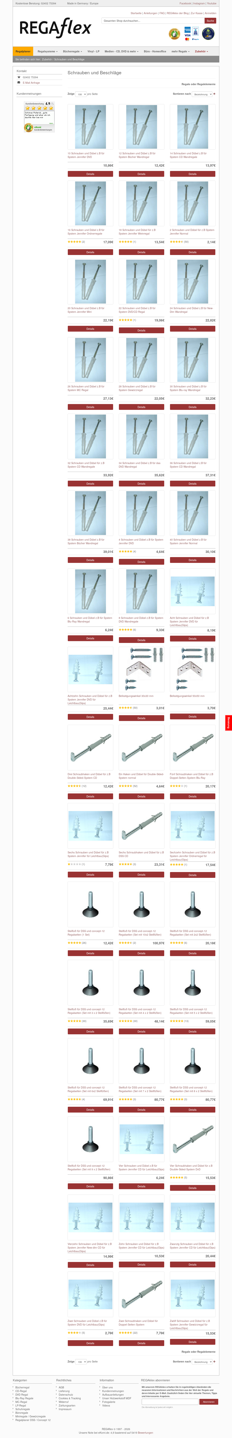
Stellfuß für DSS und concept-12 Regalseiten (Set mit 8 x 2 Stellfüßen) (191, 1089)
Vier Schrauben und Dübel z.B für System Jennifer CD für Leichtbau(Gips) (141, 1167)
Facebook (185, 3)
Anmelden (210, 13)
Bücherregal (22, 1387)
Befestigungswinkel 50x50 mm (187, 696)
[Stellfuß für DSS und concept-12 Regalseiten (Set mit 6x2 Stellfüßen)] (90, 1061)
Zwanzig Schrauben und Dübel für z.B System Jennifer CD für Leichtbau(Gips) (193, 1245)
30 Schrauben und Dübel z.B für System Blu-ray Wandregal (188, 388)
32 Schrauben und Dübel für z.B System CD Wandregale (86, 464)
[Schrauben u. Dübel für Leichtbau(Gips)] (141, 1139)
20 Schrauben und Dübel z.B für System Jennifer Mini (86, 309)
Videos (106, 1405)
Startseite (136, 13)
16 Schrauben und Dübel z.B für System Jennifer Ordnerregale (86, 231)
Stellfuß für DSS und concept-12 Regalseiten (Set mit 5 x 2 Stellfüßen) (191, 1011)
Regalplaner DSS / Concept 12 (33, 1420)
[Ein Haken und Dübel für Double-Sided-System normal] (141, 747)
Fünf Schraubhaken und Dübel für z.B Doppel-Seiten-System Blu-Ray (191, 775)
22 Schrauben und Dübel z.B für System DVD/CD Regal (137, 309)
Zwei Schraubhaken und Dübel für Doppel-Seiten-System (138, 1322)
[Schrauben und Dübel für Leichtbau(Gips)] (90, 1294)
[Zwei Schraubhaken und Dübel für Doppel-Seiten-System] (141, 1294)
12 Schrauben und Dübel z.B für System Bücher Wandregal (137, 155)
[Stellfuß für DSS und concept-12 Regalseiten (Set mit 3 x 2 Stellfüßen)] (90, 983)
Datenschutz (66, 1394)
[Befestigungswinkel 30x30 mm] (141, 669)
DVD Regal (21, 1394)
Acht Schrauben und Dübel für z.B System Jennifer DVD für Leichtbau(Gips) (189, 621)
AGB (61, 1387)
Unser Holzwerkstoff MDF (116, 1398)
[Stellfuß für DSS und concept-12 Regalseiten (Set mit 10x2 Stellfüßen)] (141, 904)
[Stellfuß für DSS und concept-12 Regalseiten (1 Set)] (90, 904)
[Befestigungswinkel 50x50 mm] (193, 669)
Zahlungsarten (67, 1405)
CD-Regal (21, 1391)
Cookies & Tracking (70, 1398)
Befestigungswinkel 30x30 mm (136, 696)
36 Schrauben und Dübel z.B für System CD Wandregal (188, 464)
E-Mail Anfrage (31, 82)
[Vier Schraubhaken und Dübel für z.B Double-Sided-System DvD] (193, 1139)
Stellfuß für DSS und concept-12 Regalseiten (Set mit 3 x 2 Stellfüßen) (89, 1011)
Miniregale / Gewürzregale (30, 1416)
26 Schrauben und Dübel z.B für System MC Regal (86, 388)
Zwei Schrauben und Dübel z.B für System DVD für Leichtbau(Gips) (87, 1322)
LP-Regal (20, 1405)
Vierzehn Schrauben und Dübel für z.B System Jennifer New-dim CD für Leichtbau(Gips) (90, 1247)
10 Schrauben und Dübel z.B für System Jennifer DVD (86, 155)
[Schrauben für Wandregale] (90, 127)
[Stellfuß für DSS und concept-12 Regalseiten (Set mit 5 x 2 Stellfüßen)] (193, 983)
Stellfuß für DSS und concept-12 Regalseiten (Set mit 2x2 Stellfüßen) (190, 932)
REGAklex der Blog (178, 13)
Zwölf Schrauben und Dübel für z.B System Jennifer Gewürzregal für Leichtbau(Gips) (190, 1324)
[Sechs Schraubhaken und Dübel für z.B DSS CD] (141, 826)
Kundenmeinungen (113, 1391)
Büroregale (21, 1412)
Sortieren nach (182, 93)
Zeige (71, 93)
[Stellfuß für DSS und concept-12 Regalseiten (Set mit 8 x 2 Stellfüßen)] (193, 1061)
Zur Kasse (197, 13)
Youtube (211, 3)
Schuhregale (22, 1409)
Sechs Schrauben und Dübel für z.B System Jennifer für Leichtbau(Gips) (88, 854)
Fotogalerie (108, 1402)
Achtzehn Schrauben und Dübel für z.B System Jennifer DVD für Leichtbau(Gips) (90, 699)
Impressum (65, 1409)
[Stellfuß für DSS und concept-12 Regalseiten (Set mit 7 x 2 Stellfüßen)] (141, 1061)
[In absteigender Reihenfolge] (214, 93)
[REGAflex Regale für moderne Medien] (55, 26)
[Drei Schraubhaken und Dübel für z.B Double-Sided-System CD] (90, 747)
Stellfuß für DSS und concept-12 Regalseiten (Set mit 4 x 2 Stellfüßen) (140, 1011)
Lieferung (64, 1391)
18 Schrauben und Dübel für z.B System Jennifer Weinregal (137, 231)
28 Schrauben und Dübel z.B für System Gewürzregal (137, 388)
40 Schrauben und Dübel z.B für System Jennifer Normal (188, 541)
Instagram (199, 3)
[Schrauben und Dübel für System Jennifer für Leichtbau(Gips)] (193, 591)
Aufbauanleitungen (113, 1394)
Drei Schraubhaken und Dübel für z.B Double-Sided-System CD (89, 775)
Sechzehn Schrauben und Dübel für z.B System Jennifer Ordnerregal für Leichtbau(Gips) (192, 855)
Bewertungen (145, 1432)
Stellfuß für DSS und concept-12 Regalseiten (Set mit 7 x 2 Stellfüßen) (140, 1089)
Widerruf (64, 1402)
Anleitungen (150, 13)
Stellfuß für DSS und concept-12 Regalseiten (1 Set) (86, 932)
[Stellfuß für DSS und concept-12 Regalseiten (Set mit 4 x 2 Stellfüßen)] (141, 983)
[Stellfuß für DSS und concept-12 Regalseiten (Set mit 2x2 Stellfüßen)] (193, 904)
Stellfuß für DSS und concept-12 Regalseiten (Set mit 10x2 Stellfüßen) (140, 932)
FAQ (162, 13)
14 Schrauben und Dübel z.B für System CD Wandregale (188, 155)
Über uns (107, 1387)
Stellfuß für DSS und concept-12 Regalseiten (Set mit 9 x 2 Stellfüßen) (89, 1167)
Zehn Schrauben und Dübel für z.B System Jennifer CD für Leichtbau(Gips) (141, 1245)
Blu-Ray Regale (24, 1398)
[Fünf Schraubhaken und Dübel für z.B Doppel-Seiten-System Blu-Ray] (193, 747)
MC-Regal (21, 1402)
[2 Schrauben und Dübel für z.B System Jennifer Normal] (193, 203)
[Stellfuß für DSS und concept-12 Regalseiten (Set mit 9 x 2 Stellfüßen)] (90, 1139)
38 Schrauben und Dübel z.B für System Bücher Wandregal (86, 541)
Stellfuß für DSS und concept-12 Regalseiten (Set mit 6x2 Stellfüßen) (88, 1089)
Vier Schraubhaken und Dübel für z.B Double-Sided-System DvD (191, 1167)
